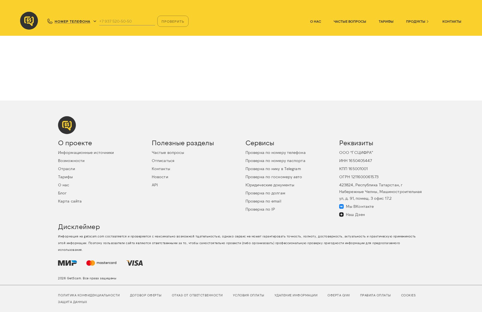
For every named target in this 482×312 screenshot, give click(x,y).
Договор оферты (146, 295)
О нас (315, 21)
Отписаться (163, 160)
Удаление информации (296, 295)
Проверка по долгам (265, 192)
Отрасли (66, 168)
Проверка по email (263, 201)
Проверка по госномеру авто (273, 176)
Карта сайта (70, 201)
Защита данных (72, 302)
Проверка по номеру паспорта (275, 160)
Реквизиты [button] (356, 143)
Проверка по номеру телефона (275, 152)
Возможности (71, 160)
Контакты (451, 21)
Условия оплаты (248, 295)
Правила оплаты (375, 295)
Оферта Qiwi (338, 295)
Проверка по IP (260, 209)
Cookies (408, 295)
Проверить (173, 21)
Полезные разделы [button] (183, 143)
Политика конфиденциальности (89, 295)
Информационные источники (86, 152)
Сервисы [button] (259, 143)
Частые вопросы (350, 21)
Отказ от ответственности (197, 295)
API (155, 184)
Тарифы (386, 21)
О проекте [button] (75, 143)
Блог (62, 192)
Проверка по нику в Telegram (273, 168)
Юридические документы (269, 184)
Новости (160, 176)
